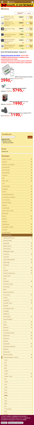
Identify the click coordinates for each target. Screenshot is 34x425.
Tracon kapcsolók (7, 409)
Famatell (6, 371)
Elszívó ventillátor (6, 316)
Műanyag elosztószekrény (8, 292)
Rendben (4, 422)
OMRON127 (7, 115)
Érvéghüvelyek (6, 265)
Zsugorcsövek (6, 257)
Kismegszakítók (6, 344)
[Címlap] (17, 5)
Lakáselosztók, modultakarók (9, 346)
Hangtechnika (5, 189)
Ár (25, 13)
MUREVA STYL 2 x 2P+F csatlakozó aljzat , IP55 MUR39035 (9, 18)
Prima (5, 398)
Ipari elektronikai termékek (8, 333)
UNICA (5, 403)
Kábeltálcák (5, 341)
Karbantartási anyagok (6, 202)
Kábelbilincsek (6, 314)
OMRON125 (9, 104)
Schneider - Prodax (8, 376)
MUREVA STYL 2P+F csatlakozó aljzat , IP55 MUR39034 (9, 23)
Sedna (5, 401)
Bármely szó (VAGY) (8, 142)
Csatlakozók (4, 175)
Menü (2, 2)
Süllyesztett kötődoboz (8, 354)
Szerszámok (4, 229)
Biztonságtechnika (6, 172)
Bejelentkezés (32, 2)
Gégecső (5, 325)
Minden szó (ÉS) (7, 141)
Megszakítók (5, 349)
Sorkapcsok (5, 270)
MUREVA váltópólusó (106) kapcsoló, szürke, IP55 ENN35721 (9, 46)
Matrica (4, 289)
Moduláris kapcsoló (7, 246)
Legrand (6, 373)
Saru (4, 267)
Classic (5, 387)
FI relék (4, 322)
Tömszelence (5, 327)
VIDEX (5, 411)
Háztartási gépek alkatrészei (8, 194)
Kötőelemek (4, 205)
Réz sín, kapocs (6, 295)
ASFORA (6, 382)
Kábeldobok (5, 306)
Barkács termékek (5, 170)
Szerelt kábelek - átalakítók (7, 227)
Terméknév (19, 13)
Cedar (5, 384)
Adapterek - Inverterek (6, 159)
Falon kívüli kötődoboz (7, 319)
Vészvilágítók (6, 311)
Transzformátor (6, 300)
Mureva (6, 395)
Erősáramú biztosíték (7, 240)
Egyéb (3, 178)
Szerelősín (5, 297)
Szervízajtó (5, 414)
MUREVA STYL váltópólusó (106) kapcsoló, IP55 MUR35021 (9, 41)
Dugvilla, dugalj (6, 262)
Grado (5, 390)
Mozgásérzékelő (6, 352)
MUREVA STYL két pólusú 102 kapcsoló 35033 (10, 35)
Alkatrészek (4, 162)
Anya (5, 379)
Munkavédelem (5, 213)
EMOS (5, 368)
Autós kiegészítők (5, 167)
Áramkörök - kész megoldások (8, 164)
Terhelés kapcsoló (6, 248)
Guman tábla (5, 330)
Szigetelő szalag (6, 276)
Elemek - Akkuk (5, 181)
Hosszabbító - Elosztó (7, 303)
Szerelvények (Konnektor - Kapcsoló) (10, 357)
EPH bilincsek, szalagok (8, 284)
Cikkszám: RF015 (18, 78)
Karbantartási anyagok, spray (9, 273)
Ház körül (4, 191)
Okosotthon (4, 219)
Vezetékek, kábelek (6, 232)
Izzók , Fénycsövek (6, 200)
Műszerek (4, 216)
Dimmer (4, 278)
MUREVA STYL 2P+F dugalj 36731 (9, 29)
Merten (5, 392)
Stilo (5, 406)
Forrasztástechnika (6, 186)
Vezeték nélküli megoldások (9, 259)
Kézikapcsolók (6, 243)
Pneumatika (4, 221)
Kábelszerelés (6, 338)
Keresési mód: (6, 139)
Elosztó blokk (6, 281)
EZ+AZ (3, 183)
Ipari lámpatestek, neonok (8, 308)
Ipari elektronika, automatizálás (8, 197)
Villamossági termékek (6, 235)
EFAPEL (5, 365)
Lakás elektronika (5, 208)
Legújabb (29, 13)
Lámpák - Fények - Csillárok (7, 210)
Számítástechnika (5, 224)
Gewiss (5, 360)
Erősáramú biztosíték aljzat (8, 238)
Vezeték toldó (6, 254)
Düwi (5, 363)
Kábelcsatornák (6, 335)
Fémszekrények (6, 287)
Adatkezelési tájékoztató (16, 422)
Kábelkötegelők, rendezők (8, 251)
